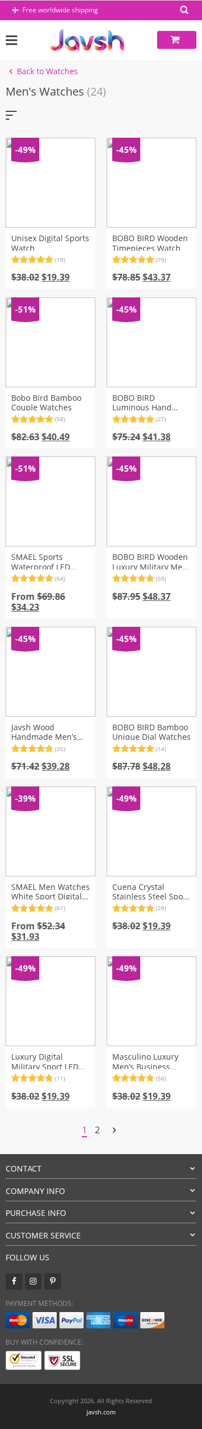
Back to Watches (47, 71)
